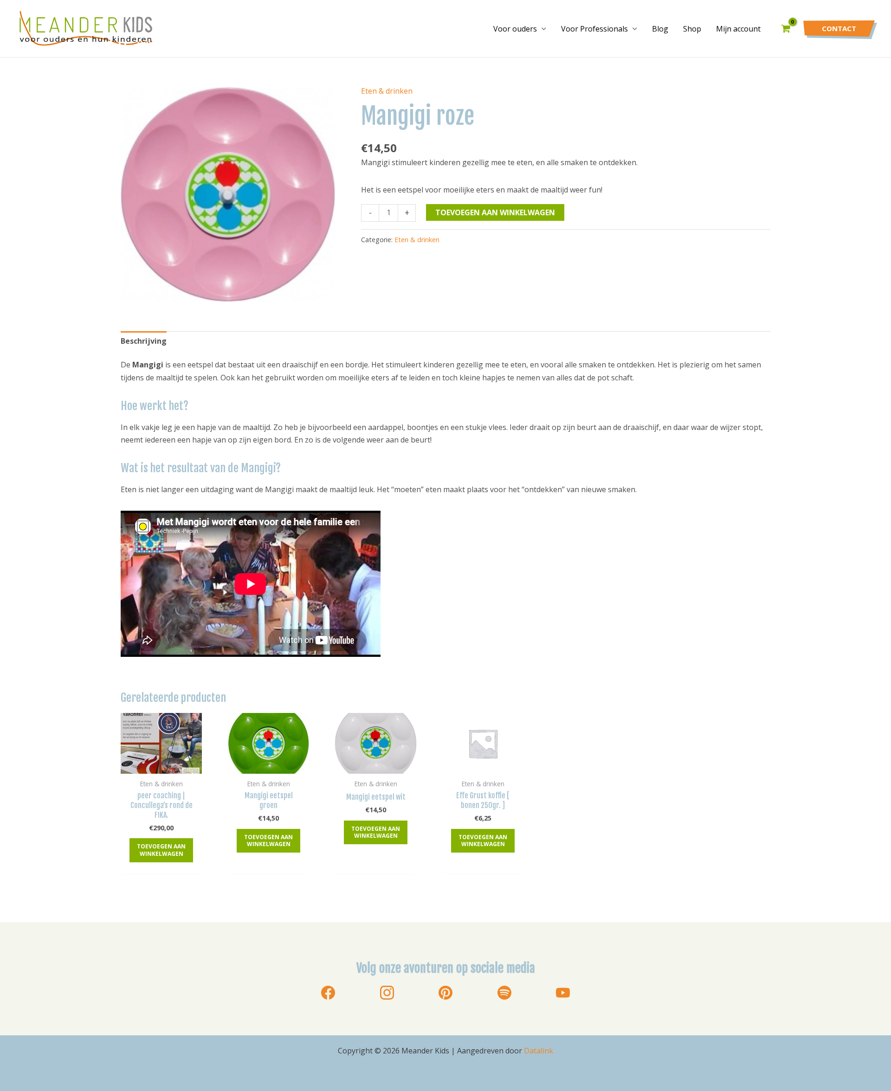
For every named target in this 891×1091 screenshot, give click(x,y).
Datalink (538, 1051)
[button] (839, 28)
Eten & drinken (387, 91)
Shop (692, 29)
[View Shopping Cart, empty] (785, 28)
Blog (660, 29)
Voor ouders (515, 29)
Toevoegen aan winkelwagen (495, 212)
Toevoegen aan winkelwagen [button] (161, 850)
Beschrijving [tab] (144, 341)
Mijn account (738, 29)
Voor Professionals (594, 29)
